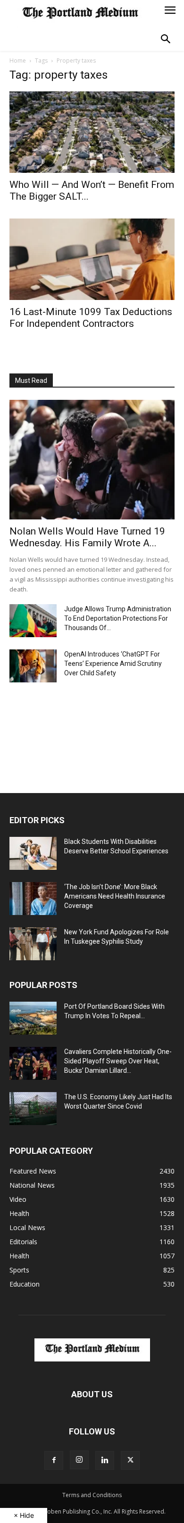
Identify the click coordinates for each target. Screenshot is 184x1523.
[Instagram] (79, 1459)
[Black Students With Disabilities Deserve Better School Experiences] (33, 853)
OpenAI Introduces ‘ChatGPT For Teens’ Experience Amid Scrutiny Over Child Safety (113, 663)
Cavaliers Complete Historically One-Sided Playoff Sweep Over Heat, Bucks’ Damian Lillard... (118, 1061)
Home (17, 61)
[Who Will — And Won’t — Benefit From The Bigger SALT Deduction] (92, 132)
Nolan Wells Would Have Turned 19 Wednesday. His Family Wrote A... (87, 537)
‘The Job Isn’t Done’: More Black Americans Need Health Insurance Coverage (114, 896)
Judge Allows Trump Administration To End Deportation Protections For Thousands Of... (117, 618)
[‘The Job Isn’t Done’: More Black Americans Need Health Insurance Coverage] (33, 898)
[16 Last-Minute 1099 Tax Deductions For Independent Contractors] (92, 259)
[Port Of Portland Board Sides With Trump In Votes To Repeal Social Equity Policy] (33, 1018)
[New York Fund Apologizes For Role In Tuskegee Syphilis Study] (33, 943)
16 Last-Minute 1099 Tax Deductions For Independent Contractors (90, 317)
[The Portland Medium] (80, 14)
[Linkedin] (104, 1460)
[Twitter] (130, 1460)
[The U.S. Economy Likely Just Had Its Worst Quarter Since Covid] (33, 1108)
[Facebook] (53, 1460)
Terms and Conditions (92, 1495)
